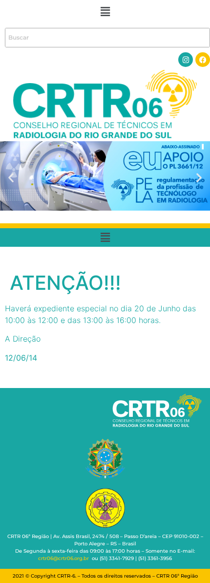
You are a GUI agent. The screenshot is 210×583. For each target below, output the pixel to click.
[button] (105, 11)
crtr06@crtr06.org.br (63, 558)
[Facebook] (202, 59)
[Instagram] (185, 59)
